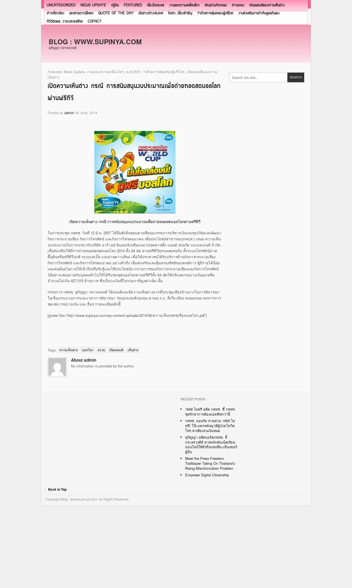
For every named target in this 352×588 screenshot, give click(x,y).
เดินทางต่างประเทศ (151, 13)
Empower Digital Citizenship (207, 474)
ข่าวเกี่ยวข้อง (55, 13)
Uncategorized (61, 5)
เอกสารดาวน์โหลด (81, 13)
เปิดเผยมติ (116, 350)
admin (69, 112)
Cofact (94, 21)
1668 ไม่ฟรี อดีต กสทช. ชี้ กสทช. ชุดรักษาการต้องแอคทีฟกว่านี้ (210, 411)
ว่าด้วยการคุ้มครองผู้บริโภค (215, 13)
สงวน (101, 350)
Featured (133, 5)
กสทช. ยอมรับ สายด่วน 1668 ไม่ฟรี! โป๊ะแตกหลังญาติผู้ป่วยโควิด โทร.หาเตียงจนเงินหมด (210, 425)
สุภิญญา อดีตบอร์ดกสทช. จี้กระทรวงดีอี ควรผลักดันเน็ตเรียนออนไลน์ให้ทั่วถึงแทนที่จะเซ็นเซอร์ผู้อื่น (211, 445)
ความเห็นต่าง (68, 350)
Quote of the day (116, 13)
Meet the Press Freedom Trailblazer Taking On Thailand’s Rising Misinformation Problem (210, 463)
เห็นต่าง (133, 350)
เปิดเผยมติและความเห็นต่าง (267, 5)
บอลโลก (87, 350)
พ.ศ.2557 (133, 71)
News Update (93, 5)
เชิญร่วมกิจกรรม (216, 5)
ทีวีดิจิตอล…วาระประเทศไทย (65, 21)
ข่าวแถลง (238, 5)
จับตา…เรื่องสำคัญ (180, 13)
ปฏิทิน (115, 5)
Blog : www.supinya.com (95, 41)
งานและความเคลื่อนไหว (184, 5)
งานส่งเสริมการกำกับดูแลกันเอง (259, 13)
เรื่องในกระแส (155, 5)
